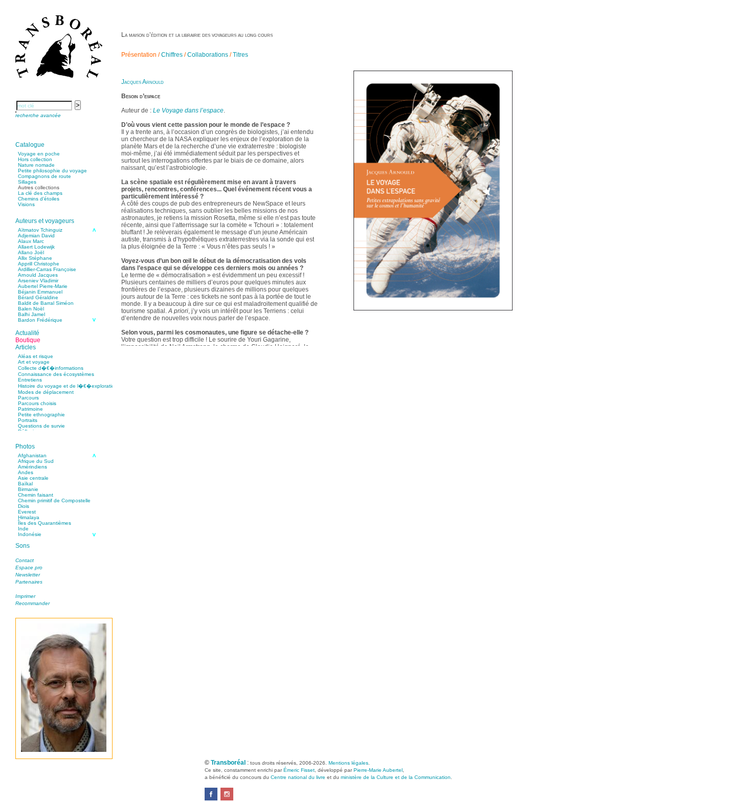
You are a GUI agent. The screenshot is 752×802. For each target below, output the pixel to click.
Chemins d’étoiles (38, 199)
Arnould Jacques (38, 275)
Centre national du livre (298, 777)
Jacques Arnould (142, 81)
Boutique (27, 340)
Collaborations (207, 54)
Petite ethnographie (41, 414)
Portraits (27, 420)
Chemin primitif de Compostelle (54, 500)
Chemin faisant (35, 495)
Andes (25, 472)
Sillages (27, 182)
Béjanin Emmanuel (40, 292)
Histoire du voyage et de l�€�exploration (68, 386)
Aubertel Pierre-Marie (43, 286)
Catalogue (30, 144)
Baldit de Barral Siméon (46, 303)
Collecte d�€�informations (50, 368)
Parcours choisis (37, 403)
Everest (27, 512)
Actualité (27, 333)
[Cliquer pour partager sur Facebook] (211, 798)
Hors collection (35, 159)
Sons (22, 545)
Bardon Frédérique (40, 320)
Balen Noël (31, 308)
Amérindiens (32, 467)
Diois (23, 506)
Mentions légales (348, 763)
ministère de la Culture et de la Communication (396, 777)
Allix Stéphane (35, 258)
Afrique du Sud (36, 461)
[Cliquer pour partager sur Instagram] (226, 798)
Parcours (28, 397)
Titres (240, 54)
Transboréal (228, 762)
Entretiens (30, 380)
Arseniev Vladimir (38, 280)
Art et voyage (34, 362)
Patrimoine (30, 409)
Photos (25, 446)
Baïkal (25, 483)
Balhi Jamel (31, 314)
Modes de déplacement (46, 392)
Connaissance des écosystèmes (56, 374)
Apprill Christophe (38, 263)
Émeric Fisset (299, 770)
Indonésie (29, 534)
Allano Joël (31, 252)
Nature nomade (36, 165)
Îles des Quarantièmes (44, 523)
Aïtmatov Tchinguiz (40, 230)
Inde (23, 528)
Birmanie (28, 489)
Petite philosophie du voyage (52, 170)
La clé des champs (40, 193)
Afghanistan (32, 455)
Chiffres (172, 54)
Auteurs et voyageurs (44, 221)
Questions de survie (41, 426)
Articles (25, 347)
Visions (26, 204)
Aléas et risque (35, 356)
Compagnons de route (44, 176)
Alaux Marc (31, 241)
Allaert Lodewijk (36, 247)
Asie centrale (33, 478)
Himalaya (28, 517)
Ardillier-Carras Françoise (47, 269)
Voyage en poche (39, 154)
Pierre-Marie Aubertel (378, 770)
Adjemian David (36, 235)
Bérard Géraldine (38, 297)
